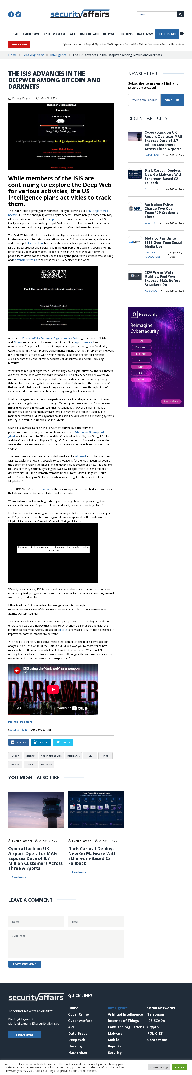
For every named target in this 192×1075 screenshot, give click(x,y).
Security (150, 222)
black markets (35, 243)
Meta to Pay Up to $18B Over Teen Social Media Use (163, 242)
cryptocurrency (83, 342)
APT (73, 34)
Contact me (157, 1039)
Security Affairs (18, 729)
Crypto (153, 1027)
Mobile (113, 1039)
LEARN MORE (24, 1034)
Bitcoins (32, 260)
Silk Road (80, 456)
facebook (20, 742)
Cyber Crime (31, 34)
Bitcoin (18, 342)
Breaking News (33, 55)
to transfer (20, 260)
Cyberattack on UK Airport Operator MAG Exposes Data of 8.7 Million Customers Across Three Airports (116, 44)
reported (48, 489)
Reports (114, 1046)
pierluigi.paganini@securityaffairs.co (33, 1023)
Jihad (105, 755)
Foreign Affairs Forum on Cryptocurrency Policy (51, 338)
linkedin (43, 742)
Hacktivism (145, 34)
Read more (19, 877)
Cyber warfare (55, 34)
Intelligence (167, 34)
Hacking (127, 34)
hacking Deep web (51, 755)
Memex (15, 764)
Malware (115, 1033)
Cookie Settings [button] (159, 1067)
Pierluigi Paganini (22, 98)
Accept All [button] (179, 1067)
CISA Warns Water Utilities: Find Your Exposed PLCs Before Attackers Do (163, 278)
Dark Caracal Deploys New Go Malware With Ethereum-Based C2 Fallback (92, 856)
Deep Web (109, 34)
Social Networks (161, 1008)
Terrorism (46, 764)
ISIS (90, 755)
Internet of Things (123, 1020)
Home (14, 34)
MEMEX (62, 629)
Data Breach (89, 34)
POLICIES (155, 1033)
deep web (54, 219)
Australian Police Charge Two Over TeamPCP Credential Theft (162, 210)
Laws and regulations (152, 254)
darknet (30, 755)
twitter (65, 742)
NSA (30, 764)
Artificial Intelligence (125, 1014)
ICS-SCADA (151, 290)
